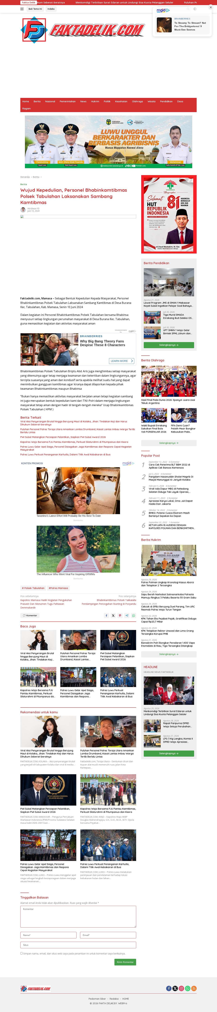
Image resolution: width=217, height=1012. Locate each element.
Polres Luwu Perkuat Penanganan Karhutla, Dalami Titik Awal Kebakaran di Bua (65, 454)
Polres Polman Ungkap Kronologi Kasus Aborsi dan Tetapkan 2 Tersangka (167, 584)
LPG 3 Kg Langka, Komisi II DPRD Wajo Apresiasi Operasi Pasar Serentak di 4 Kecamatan (178, 740)
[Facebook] (169, 989)
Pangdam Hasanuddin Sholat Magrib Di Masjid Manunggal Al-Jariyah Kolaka (171, 478)
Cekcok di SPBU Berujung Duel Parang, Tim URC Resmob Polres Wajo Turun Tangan (168, 608)
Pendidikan (166, 101)
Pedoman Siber (97, 998)
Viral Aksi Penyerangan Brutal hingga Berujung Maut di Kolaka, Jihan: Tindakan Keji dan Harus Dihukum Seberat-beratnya (73, 423)
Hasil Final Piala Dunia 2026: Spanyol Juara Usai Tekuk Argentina (168, 401)
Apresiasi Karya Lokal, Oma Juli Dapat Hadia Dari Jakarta (171, 502)
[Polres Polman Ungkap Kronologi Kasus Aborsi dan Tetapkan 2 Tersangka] (169, 560)
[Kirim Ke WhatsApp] (133, 615)
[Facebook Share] (106, 615)
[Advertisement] (108, 72)
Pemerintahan (68, 101)
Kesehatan (121, 101)
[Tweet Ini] (113, 615)
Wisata (151, 101)
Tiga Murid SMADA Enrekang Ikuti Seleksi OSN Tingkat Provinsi (178, 316)
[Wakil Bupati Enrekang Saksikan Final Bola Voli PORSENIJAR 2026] (154, 415)
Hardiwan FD (33, 208)
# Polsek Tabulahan (33, 588)
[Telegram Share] (126, 615)
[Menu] (22, 9)
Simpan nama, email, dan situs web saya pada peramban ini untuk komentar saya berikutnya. (74, 953)
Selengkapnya (167, 345)
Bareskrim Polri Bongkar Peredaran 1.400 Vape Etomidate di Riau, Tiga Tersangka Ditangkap (168, 644)
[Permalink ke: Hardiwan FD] (23, 209)
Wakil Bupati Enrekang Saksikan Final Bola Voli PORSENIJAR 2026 (154, 428)
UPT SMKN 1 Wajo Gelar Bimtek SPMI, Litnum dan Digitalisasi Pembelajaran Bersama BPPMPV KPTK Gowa (177, 332)
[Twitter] (175, 989)
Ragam (26, 108)
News (83, 101)
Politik (107, 101)
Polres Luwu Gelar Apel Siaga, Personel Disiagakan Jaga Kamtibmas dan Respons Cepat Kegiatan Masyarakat (76, 448)
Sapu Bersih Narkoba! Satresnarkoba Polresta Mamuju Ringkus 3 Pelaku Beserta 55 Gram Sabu (168, 596)
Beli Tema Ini (35, 8)
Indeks (51, 8)
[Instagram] (181, 989)
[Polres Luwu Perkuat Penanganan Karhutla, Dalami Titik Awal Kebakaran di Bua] (118, 677)
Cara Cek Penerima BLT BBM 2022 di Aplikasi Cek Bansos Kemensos (169, 466)
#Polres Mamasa (58, 588)
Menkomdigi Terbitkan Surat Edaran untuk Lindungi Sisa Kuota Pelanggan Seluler (74, 2)
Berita (37, 101)
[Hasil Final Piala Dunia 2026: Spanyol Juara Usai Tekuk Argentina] (169, 381)
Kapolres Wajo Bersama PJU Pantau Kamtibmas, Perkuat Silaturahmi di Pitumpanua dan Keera (74, 442)
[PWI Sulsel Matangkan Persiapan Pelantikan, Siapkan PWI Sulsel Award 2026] (118, 640)
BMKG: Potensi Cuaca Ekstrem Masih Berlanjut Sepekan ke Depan (169, 515)
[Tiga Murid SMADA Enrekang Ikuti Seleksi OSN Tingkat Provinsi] (152, 317)
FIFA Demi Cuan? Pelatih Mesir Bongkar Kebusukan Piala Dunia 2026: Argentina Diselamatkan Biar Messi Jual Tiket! (183, 429)
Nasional (50, 101)
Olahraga (137, 101)
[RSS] (194, 989)
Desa (180, 101)
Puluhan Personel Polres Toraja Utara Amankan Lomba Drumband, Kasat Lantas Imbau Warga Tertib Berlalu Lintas (77, 431)
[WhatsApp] (187, 989)
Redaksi (114, 998)
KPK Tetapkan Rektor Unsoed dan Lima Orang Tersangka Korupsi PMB (167, 632)
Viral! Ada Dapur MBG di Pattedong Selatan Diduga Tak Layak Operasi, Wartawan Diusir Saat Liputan (169, 490)
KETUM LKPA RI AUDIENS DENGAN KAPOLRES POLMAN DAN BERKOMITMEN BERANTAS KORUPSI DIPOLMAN (171, 527)
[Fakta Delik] (82, 29)
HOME (125, 998)
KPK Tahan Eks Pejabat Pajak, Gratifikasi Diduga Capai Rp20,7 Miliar (168, 620)
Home (25, 101)
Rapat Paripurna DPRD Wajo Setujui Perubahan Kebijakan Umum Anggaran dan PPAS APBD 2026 (178, 725)
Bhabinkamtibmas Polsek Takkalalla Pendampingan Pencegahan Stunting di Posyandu (109, 600)
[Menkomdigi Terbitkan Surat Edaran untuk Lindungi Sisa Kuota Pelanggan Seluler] (169, 691)
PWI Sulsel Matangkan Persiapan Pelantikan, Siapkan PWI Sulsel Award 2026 (63, 437)
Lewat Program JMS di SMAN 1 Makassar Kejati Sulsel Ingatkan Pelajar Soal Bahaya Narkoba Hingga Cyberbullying (168, 304)
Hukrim (95, 101)
